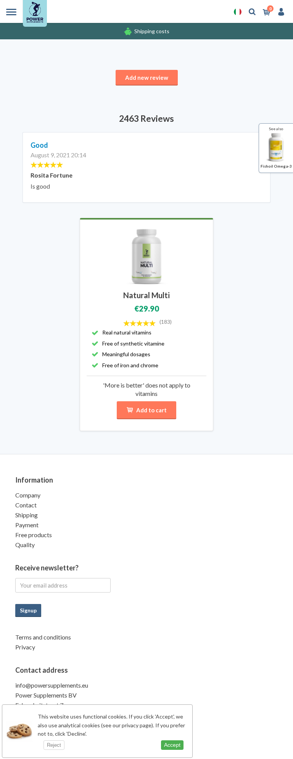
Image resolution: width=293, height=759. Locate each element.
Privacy (25, 647)
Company (27, 495)
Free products (33, 534)
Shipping (26, 514)
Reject (54, 745)
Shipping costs (151, 31)
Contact (26, 505)
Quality (25, 544)
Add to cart (151, 410)
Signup (28, 610)
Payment (27, 524)
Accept (172, 745)
